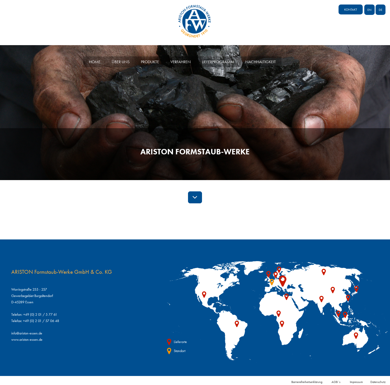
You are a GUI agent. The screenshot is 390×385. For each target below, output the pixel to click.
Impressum (356, 382)
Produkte (150, 61)
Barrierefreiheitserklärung (306, 382)
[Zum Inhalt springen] (195, 197)
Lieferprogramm (218, 61)
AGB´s (336, 382)
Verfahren (180, 61)
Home (94, 61)
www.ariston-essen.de (26, 339)
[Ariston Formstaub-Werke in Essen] (195, 35)
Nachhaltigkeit (260, 61)
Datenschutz (377, 382)
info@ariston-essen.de (26, 333)
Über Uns (121, 61)
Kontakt (350, 9)
